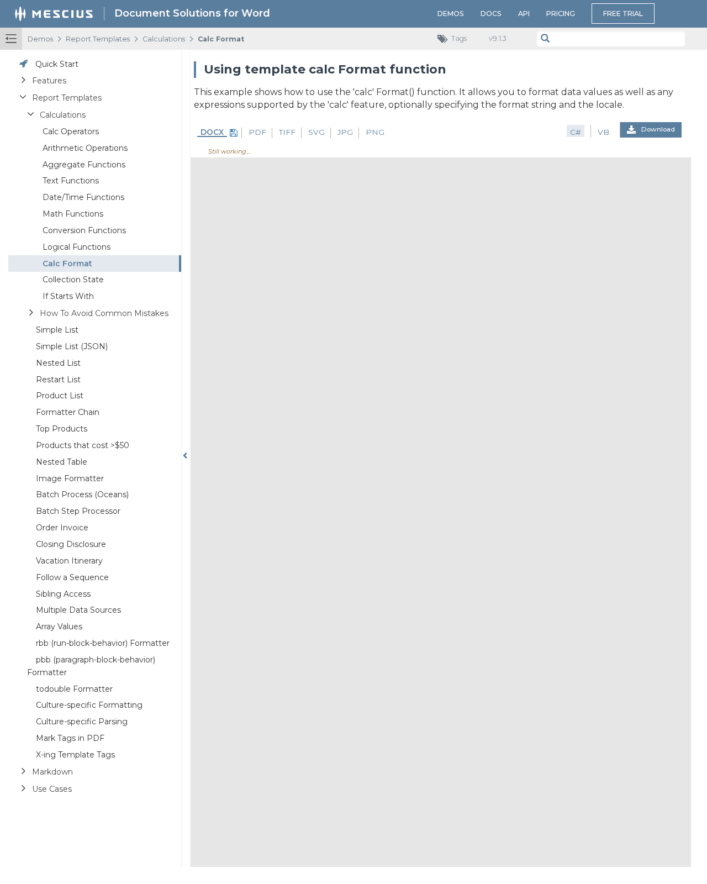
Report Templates (98, 39)
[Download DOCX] (232, 132)
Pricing (560, 13)
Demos (450, 13)
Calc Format (221, 39)
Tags (459, 38)
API (524, 13)
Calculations (164, 39)
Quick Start (56, 64)
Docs (491, 13)
